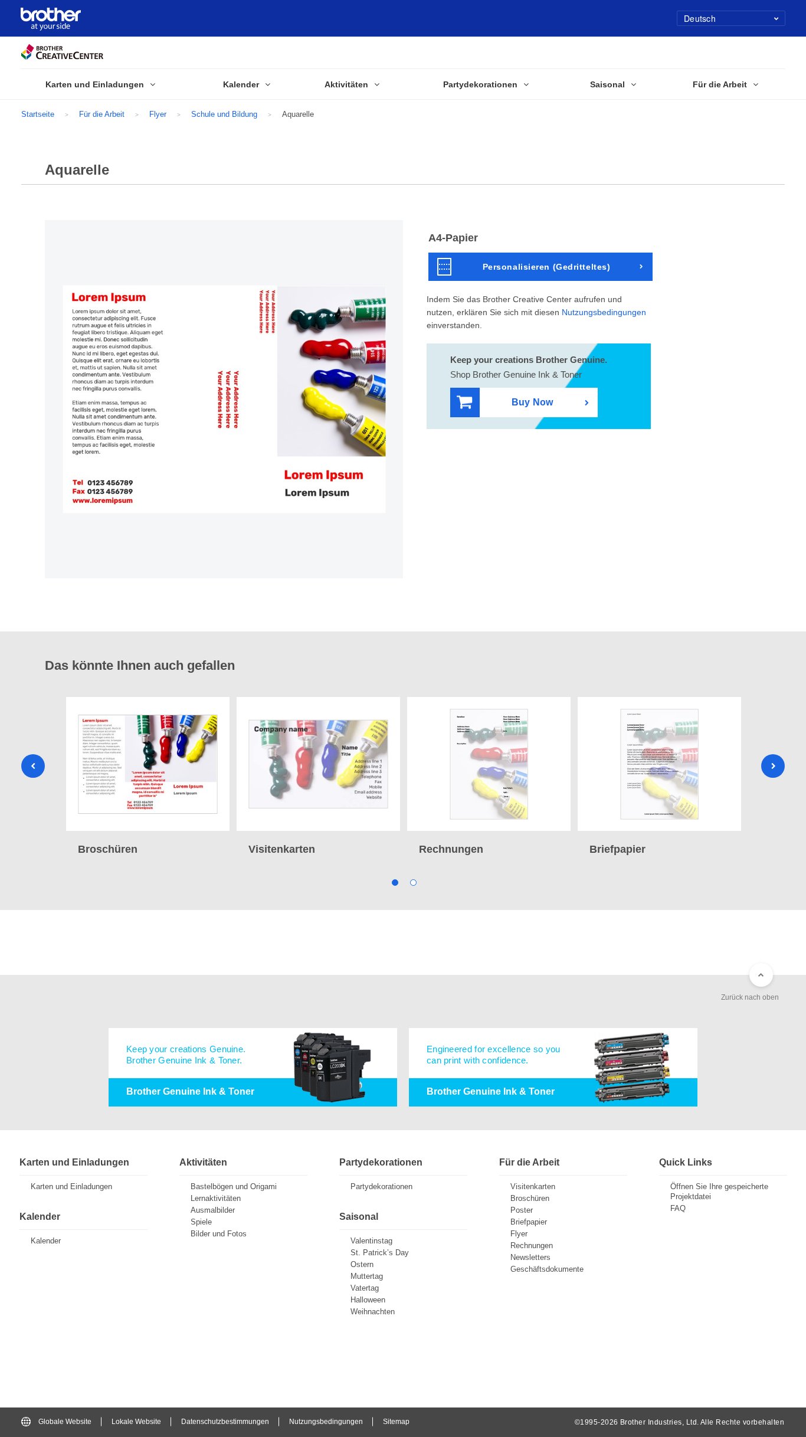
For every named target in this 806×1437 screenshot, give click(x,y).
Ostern (361, 1264)
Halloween (367, 1299)
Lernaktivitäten (216, 1198)
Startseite (37, 114)
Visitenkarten (532, 1186)
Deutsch (700, 18)
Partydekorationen (381, 1186)
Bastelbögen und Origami (234, 1186)
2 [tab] (412, 882)
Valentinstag (371, 1240)
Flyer (157, 114)
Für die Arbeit (101, 114)
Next (773, 766)
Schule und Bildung (224, 114)
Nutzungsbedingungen (604, 312)
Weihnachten (372, 1311)
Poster (521, 1210)
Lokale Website (136, 1422)
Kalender (46, 1240)
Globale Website (64, 1422)
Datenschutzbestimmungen (225, 1422)
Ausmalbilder (213, 1210)
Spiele (201, 1221)
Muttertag (366, 1276)
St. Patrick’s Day (379, 1252)
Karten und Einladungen (71, 1186)
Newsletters (530, 1257)
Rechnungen (531, 1245)
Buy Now (532, 402)
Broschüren (529, 1198)
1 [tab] (394, 882)
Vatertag (364, 1288)
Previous (33, 766)
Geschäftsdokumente (547, 1269)
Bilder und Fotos (219, 1233)
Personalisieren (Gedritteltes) (547, 266)
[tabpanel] (148, 777)
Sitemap (396, 1422)
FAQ (678, 1208)
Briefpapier (528, 1221)
